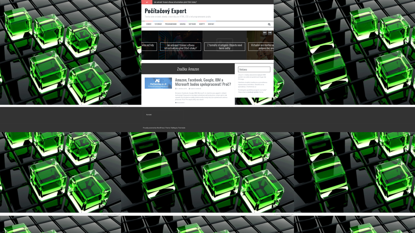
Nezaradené (180, 102)
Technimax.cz (251, 87)
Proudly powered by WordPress (153, 128)
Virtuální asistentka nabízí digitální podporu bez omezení (251, 46)
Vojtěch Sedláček (195, 88)
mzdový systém (253, 92)
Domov (148, 24)
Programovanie (171, 24)
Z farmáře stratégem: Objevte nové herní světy (170, 2)
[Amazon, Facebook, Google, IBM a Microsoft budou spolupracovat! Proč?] (158, 83)
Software (192, 24)
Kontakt (211, 24)
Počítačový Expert (166, 10)
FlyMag (173, 128)
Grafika (182, 24)
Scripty (202, 24)
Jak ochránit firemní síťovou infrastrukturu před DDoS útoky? (163, 46)
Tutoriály (158, 24)
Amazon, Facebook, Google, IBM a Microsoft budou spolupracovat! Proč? (203, 82)
